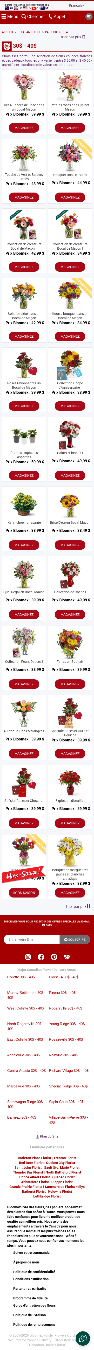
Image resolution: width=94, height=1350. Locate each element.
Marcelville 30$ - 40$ (23, 1086)
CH (38, 8)
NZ (46, 8)
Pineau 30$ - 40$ (62, 993)
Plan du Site (49, 1136)
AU (11, 8)
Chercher (35, 16)
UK (20, 8)
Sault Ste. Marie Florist (62, 1167)
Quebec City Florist (60, 1163)
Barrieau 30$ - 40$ (21, 1117)
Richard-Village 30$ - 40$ (68, 1070)
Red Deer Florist (31, 1163)
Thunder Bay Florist (28, 1172)
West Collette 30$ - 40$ (25, 1008)
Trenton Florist (65, 1158)
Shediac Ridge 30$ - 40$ (68, 1086)
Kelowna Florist (60, 1191)
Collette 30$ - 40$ (21, 977)
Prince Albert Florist (34, 1177)
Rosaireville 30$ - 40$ (66, 1039)
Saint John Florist (28, 1167)
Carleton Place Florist (34, 1158)
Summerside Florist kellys (65, 1187)
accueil (7, 32)
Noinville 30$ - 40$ (63, 1055)
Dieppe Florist (62, 1182)
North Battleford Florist (63, 1172)
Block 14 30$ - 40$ (63, 977)
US (29, 8)
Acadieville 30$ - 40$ (23, 1055)
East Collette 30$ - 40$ (25, 1039)
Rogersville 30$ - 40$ (65, 1008)
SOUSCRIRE (76, 939)
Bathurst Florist (34, 1191)
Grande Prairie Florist (25, 1187)
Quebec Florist (63, 1177)
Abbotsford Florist (35, 1182)
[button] (83, 1338)
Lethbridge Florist (47, 1196)
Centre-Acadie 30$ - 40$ (26, 1070)
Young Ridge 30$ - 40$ (67, 1024)
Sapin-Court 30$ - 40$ (66, 1102)
